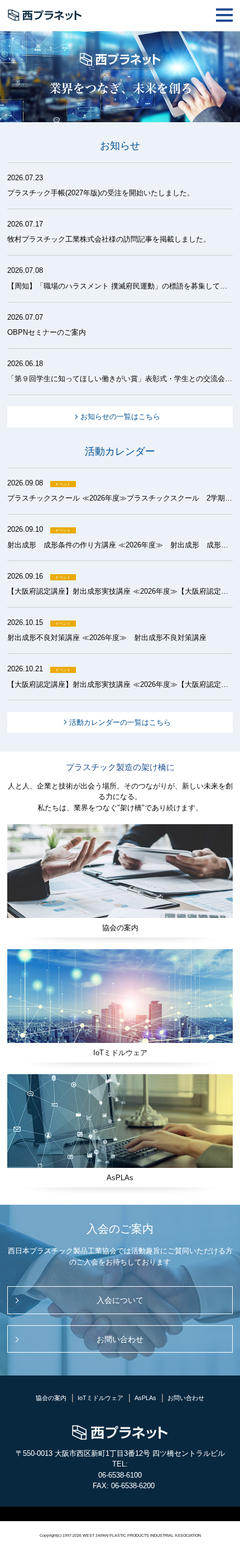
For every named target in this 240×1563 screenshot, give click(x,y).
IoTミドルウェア (100, 1398)
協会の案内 (51, 1398)
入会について (120, 1300)
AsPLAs (145, 1398)
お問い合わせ (120, 1339)
